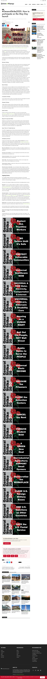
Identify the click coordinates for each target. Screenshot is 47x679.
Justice (3, 9)
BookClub (2, 655)
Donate (38, 4)
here (5, 51)
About (17, 650)
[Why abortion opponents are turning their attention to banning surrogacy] (6, 598)
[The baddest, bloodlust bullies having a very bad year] (34, 34)
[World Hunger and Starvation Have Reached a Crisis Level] (16, 577)
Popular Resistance (8, 23)
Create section (14, 195)
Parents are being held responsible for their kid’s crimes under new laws (24, 613)
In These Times (34, 661)
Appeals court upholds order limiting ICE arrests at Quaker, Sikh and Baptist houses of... (41, 41)
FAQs (17, 654)
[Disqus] (16, 630)
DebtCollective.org (11, 113)
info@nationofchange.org (20, 674)
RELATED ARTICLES (5, 572)
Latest (30, 4)
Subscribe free (7, 543)
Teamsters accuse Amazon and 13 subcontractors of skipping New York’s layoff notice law (40, 49)
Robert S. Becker (39, 37)
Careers (18, 653)
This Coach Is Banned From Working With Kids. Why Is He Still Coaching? (25, 592)
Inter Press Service (35, 658)
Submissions (18, 655)
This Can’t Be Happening (35, 651)
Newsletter (2, 651)
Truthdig (33, 657)
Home (2, 650)
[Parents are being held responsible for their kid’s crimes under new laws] (25, 608)
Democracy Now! (34, 655)
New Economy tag (26, 195)
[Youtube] (45, 0)
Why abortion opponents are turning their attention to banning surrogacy (6, 602)
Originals (34, 4)
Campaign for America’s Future (36, 653)
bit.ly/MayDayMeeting (26, 203)
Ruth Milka (38, 31)
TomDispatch (34, 654)
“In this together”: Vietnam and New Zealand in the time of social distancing (24, 568)
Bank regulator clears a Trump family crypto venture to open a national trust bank (6, 612)
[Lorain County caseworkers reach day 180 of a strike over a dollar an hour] (16, 607)
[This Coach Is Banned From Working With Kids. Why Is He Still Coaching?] (25, 588)
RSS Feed (2, 657)
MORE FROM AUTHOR (12, 572)
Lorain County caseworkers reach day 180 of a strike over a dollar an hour (16, 611)
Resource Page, (8, 195)
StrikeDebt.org (5, 113)
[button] (45, 4)
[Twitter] (43, 0)
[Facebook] (40, 0)
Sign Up (42, 4)
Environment (23, 599)
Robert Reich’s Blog (35, 650)
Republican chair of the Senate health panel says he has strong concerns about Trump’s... (41, 28)
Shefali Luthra (39, 58)
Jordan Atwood (39, 52)
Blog (1, 654)
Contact (18, 657)
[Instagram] (42, 0)
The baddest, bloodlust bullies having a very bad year (40, 35)
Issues (26, 4)
